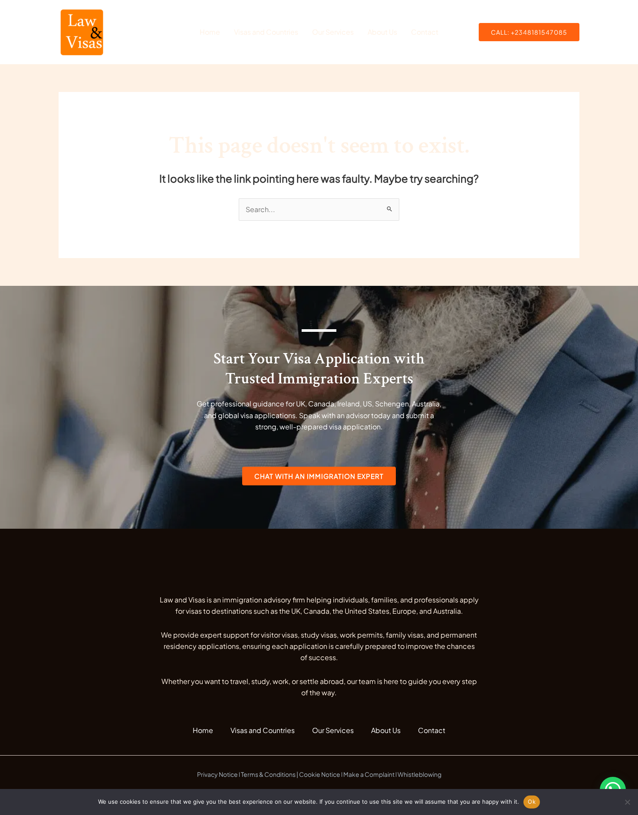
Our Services (333, 31)
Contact (424, 31)
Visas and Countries (266, 31)
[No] (627, 802)
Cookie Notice (319, 774)
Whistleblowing (419, 774)
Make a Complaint (369, 774)
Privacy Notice (217, 774)
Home (210, 31)
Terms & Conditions (268, 774)
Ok (532, 801)
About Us (382, 31)
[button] (529, 32)
